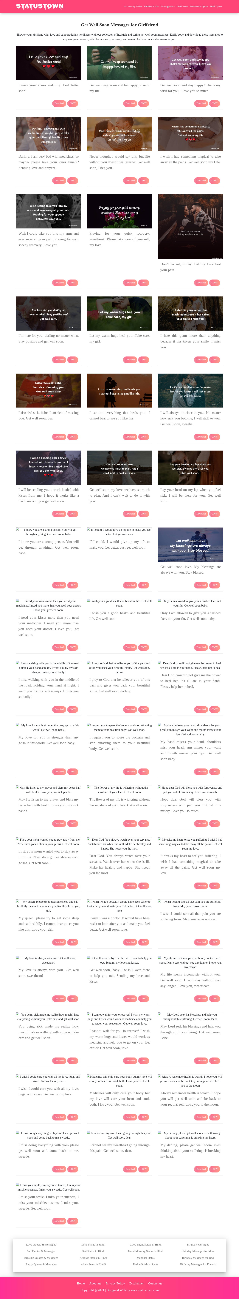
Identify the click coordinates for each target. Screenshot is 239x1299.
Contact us (155, 1283)
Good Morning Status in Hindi (145, 1251)
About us (95, 1283)
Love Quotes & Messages (41, 1244)
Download (59, 103)
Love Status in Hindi (93, 1244)
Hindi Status (182, 6)
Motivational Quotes (199, 6)
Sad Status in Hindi (93, 1251)
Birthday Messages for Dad (198, 1257)
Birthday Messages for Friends (198, 1264)
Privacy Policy (115, 1283)
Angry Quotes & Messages (41, 1264)
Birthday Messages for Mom (198, 1251)
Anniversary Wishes (133, 6)
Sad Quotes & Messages (41, 1251)
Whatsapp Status (168, 6)
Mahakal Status (146, 1257)
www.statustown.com (145, 1290)
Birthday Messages (198, 1244)
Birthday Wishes (151, 6)
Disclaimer (136, 1283)
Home (81, 1283)
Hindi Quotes (216, 6)
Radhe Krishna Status (145, 1264)
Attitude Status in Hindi (93, 1257)
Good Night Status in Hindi (146, 1244)
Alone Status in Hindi (93, 1264)
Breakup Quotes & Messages (41, 1257)
